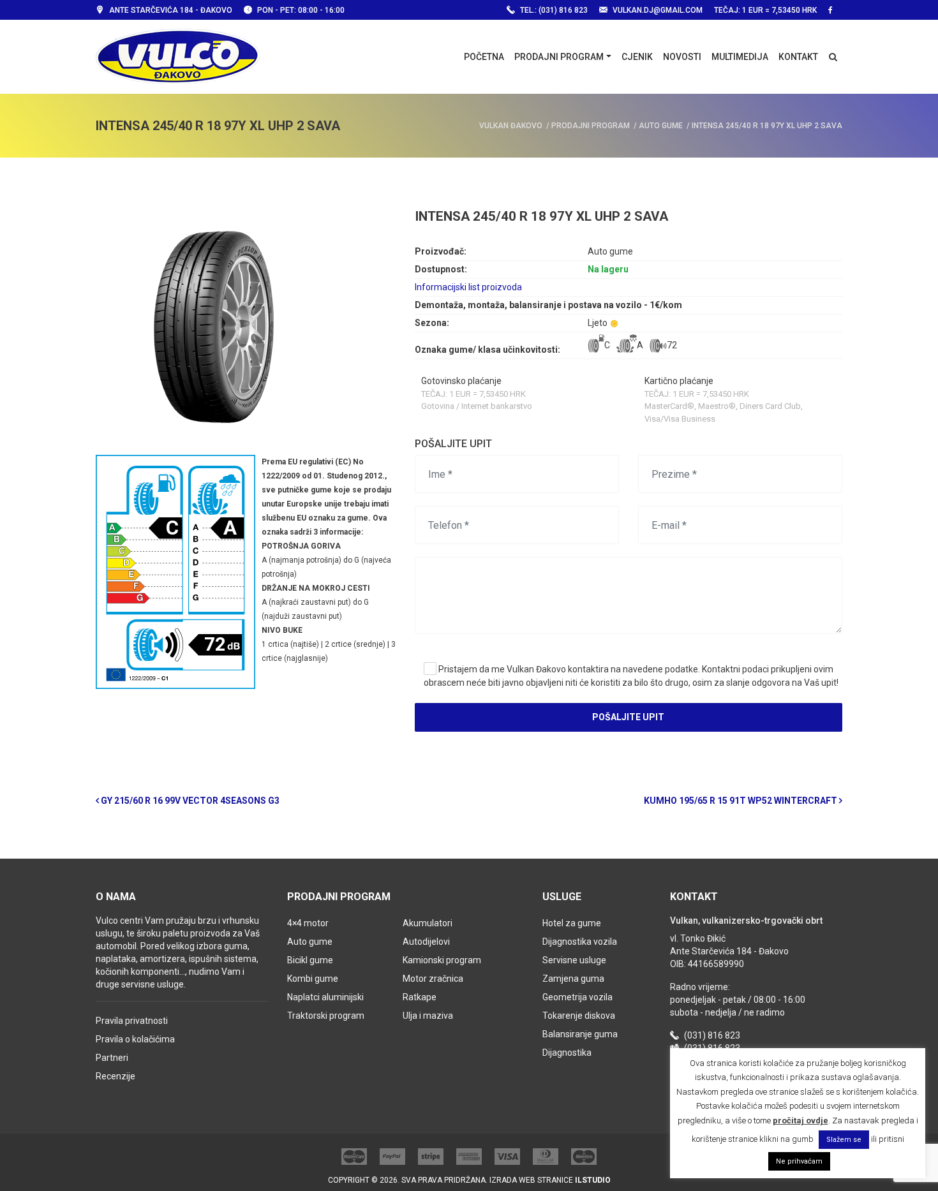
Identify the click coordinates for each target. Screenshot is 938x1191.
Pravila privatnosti (132, 1021)
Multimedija (739, 57)
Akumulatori (427, 923)
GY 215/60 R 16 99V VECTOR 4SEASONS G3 (189, 800)
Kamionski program (442, 960)
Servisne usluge (574, 960)
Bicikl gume (310, 960)
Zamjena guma (573, 978)
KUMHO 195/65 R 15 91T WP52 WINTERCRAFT (741, 800)
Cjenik (637, 57)
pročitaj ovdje (800, 1120)
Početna (484, 57)
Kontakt (798, 57)
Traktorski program (325, 1015)
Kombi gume (312, 978)
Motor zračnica (433, 978)
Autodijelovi (426, 941)
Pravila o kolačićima (135, 1039)
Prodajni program (559, 57)
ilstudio (593, 1180)
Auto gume (309, 941)
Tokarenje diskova (578, 1015)
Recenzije (115, 1076)
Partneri (112, 1058)
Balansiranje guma (580, 1034)
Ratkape (419, 997)
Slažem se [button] (843, 1140)
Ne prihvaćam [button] (799, 1161)
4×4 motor (308, 923)
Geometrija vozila (577, 997)
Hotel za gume (571, 923)
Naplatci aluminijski (325, 997)
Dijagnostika (567, 1052)
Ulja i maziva (428, 1015)
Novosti (682, 57)
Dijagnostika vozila (579, 941)
